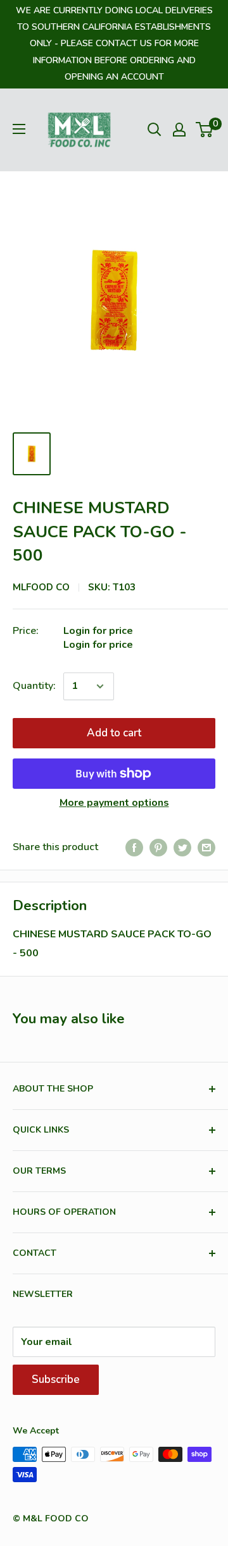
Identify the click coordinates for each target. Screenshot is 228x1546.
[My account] (179, 130)
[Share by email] (206, 847)
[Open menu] (19, 129)
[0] (205, 129)
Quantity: (34, 686)
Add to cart (114, 733)
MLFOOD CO (41, 587)
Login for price (98, 631)
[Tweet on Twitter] (182, 847)
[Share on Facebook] (134, 847)
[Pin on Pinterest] (158, 847)
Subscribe (56, 1379)
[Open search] (155, 130)
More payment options (114, 803)
